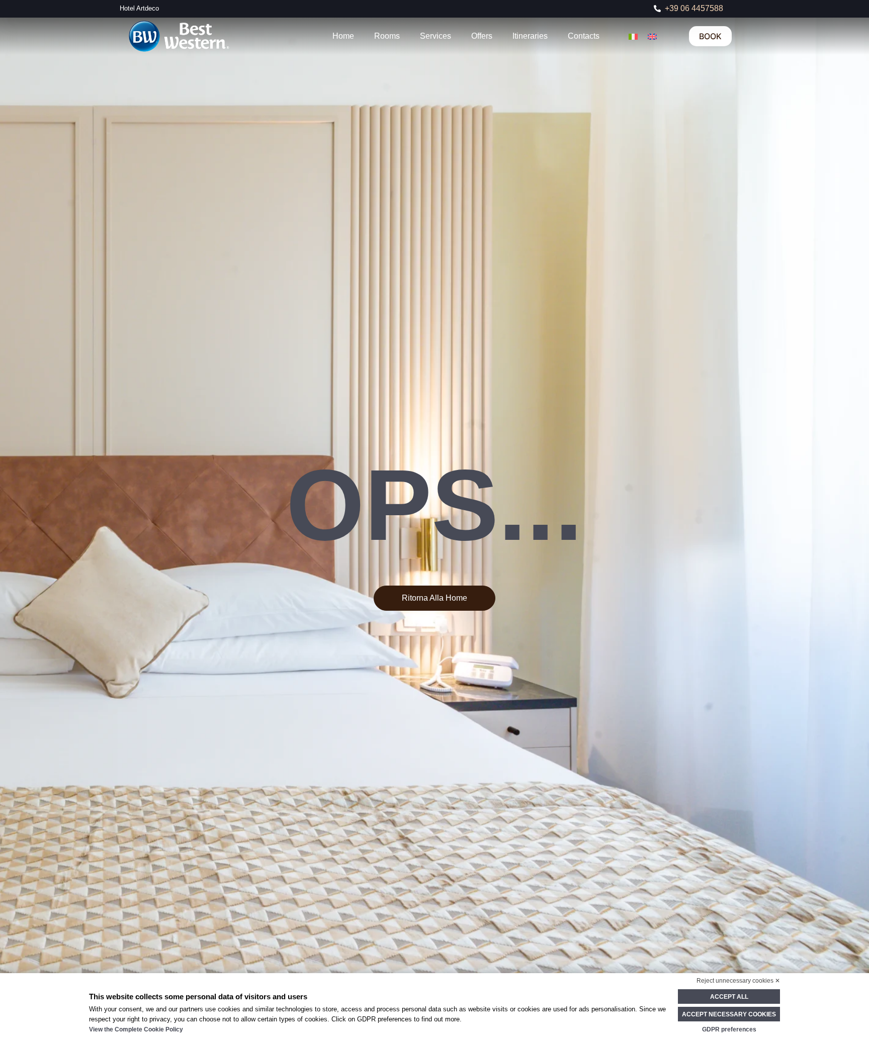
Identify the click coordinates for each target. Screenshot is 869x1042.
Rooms (387, 36)
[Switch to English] (652, 36)
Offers (481, 36)
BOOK (710, 36)
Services (435, 36)
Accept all (729, 996)
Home (343, 36)
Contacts (583, 36)
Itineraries (530, 36)
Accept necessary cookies (729, 1014)
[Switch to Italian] (633, 36)
